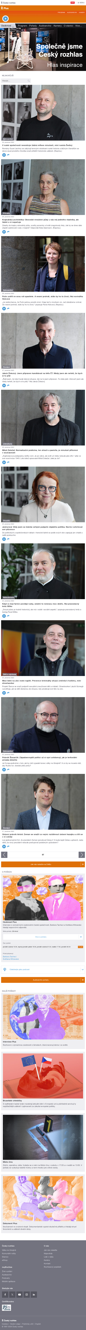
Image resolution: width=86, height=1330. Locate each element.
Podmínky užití (27, 1324)
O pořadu (7, 872)
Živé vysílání (7, 1271)
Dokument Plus (10, 1223)
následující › (82, 855)
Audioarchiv (72, 12)
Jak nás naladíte (50, 1250)
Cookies (5, 1324)
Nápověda (48, 1253)
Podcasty (6, 1278)
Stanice (5, 1257)
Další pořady (9, 991)
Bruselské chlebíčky (12, 1100)
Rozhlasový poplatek (52, 1267)
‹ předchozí (4, 855)
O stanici (68, 25)
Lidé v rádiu (49, 1257)
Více (78, 25)
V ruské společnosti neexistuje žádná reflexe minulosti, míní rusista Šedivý (37, 145)
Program (61, 12)
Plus (80, 947)
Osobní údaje (15, 1324)
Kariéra (47, 1260)
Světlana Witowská (11, 959)
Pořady (33, 25)
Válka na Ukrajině (9, 1250)
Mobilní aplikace (8, 1281)
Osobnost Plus (10, 922)
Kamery (82, 12)
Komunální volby (9, 1253)
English (38, 1324)
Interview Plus (9, 1042)
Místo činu (8, 1162)
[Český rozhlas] (8, 2)
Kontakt (47, 1264)
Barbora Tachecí (9, 957)
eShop (4, 1260)
